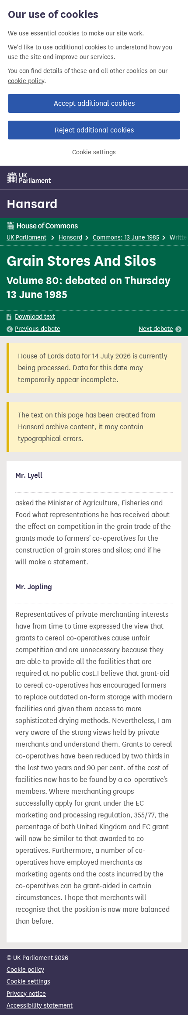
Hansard (32, 204)
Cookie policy (25, 969)
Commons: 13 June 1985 (126, 237)
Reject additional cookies (94, 130)
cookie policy (26, 81)
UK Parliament (26, 237)
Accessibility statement (40, 1005)
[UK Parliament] (29, 177)
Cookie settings (94, 152)
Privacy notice (26, 994)
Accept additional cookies (94, 103)
